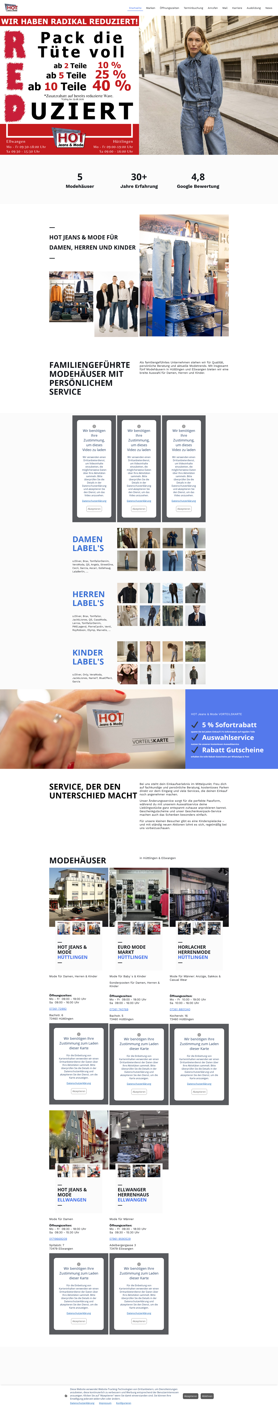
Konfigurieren (123, 1403)
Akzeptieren (94, 508)
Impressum (105, 1403)
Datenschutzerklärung (94, 500)
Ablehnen (207, 1396)
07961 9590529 (120, 1238)
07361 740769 (118, 1009)
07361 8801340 (180, 1009)
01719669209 (58, 1238)
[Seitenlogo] (11, 8)
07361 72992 (58, 1008)
